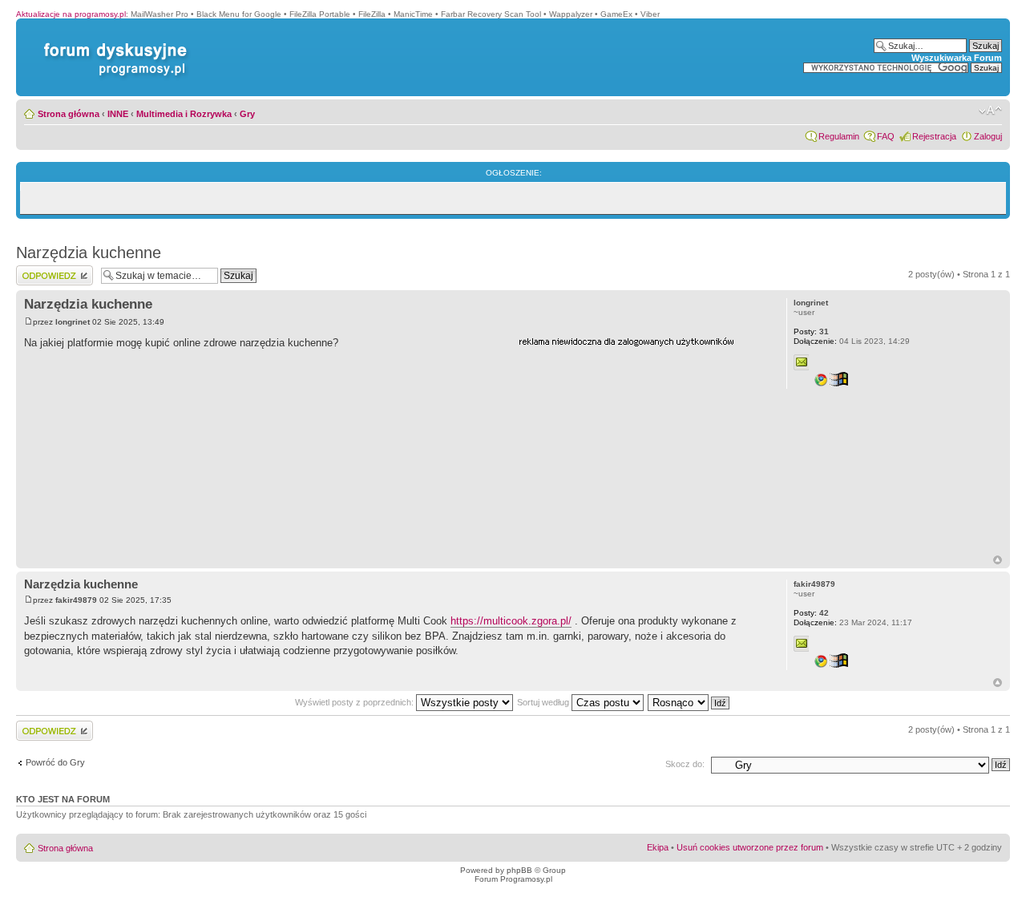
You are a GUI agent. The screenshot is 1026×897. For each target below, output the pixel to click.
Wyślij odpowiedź (49, 270)
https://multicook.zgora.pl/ (511, 621)
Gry (247, 114)
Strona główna (68, 114)
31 (811, 331)
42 (811, 612)
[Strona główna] (112, 42)
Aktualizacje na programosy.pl (71, 14)
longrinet (72, 321)
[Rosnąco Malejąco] (689, 702)
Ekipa (658, 847)
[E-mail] (802, 362)
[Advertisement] (639, 451)
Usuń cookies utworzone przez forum (750, 847)
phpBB (519, 870)
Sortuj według (544, 702)
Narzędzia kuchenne (88, 252)
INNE (117, 114)
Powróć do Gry (55, 762)
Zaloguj (988, 136)
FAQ (886, 136)
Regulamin (838, 136)
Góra (997, 560)
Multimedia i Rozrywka (184, 114)
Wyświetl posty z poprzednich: (355, 702)
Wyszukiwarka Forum (956, 58)
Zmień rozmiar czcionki (990, 110)
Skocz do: (685, 764)
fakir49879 (76, 600)
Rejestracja (934, 136)
